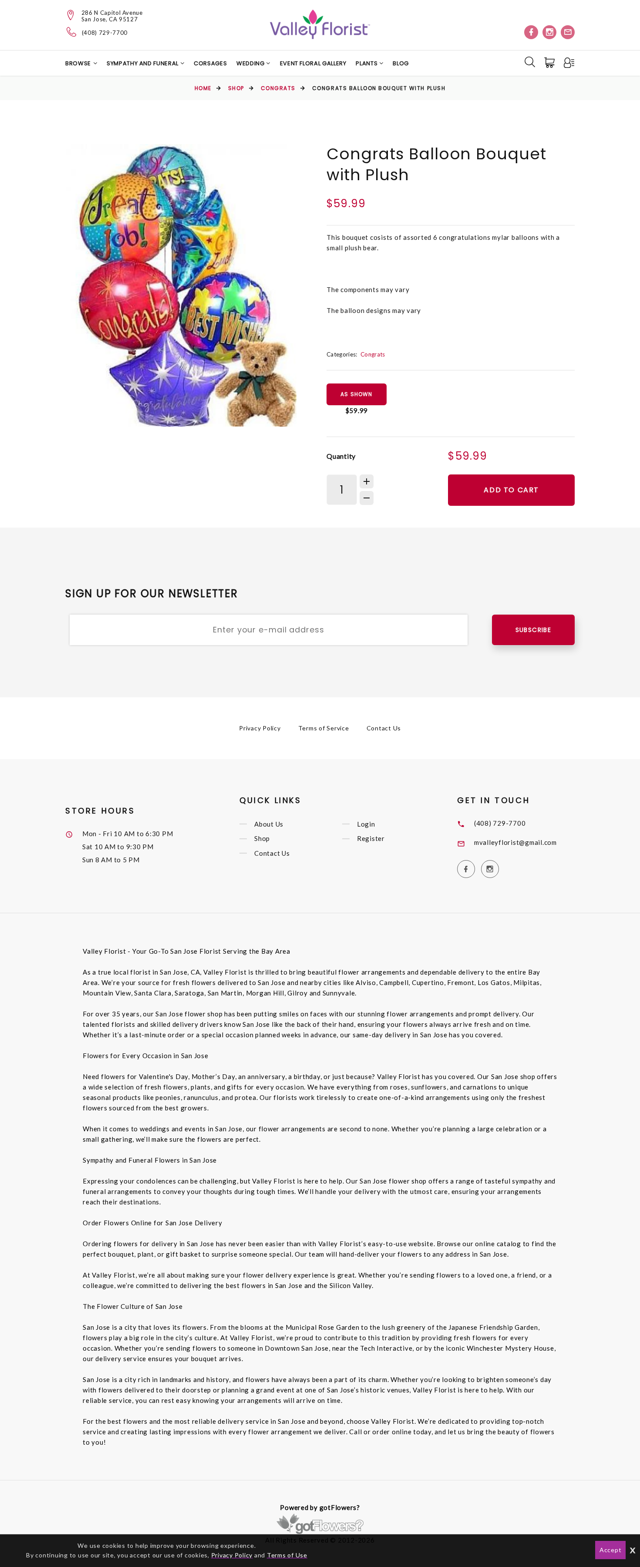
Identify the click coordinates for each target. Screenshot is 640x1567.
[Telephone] (72, 32)
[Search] (529, 61)
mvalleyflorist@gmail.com (515, 842)
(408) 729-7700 (105, 33)
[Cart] (550, 62)
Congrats (278, 88)
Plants (367, 63)
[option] (181, 285)
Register (371, 839)
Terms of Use (287, 1555)
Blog (401, 63)
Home (203, 88)
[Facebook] (531, 32)
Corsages (210, 63)
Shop (236, 88)
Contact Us (384, 728)
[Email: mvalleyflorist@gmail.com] (568, 32)
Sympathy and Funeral (143, 63)
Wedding (251, 63)
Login (366, 824)
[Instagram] (549, 32)
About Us (268, 824)
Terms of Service (323, 728)
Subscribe (533, 629)
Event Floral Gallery (313, 63)
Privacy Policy (260, 728)
